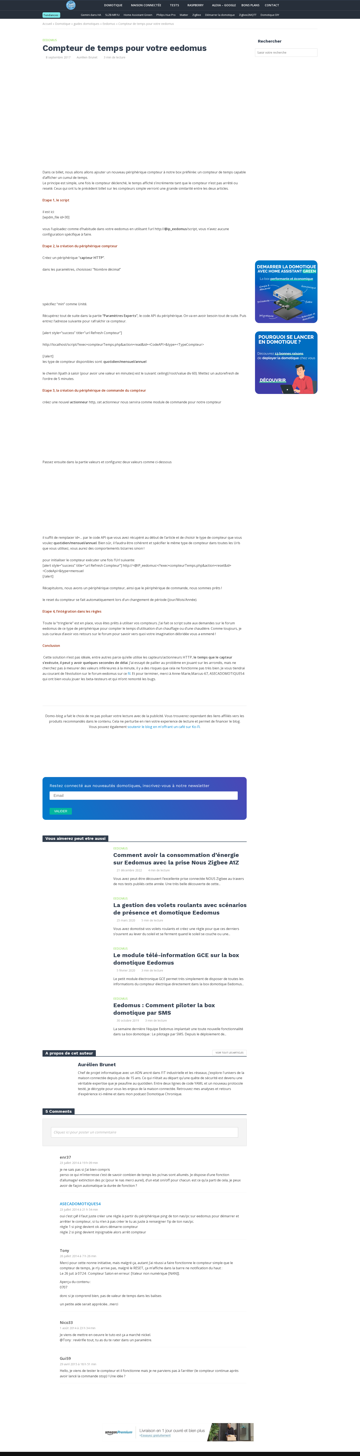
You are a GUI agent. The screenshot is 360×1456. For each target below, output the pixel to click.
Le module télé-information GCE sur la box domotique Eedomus (176, 959)
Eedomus (108, 24)
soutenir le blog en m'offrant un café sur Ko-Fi (164, 726)
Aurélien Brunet (87, 57)
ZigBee (196, 15)
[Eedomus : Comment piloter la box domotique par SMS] (73, 1016)
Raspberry (196, 5)
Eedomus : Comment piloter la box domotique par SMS (164, 1009)
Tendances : (51, 15)
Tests (174, 5)
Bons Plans (250, 5)
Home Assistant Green (138, 15)
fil (129, 673)
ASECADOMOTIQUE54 (80, 1203)
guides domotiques (86, 24)
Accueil (47, 24)
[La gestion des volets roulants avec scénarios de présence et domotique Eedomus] (73, 916)
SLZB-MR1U (112, 15)
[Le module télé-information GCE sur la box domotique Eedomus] (73, 966)
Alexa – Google (224, 5)
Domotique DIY (270, 15)
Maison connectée (146, 5)
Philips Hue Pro (166, 15)
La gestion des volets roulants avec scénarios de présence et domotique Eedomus (180, 909)
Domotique (113, 5)
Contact (272, 5)
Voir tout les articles (229, 1052)
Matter (184, 15)
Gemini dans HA (91, 15)
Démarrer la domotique (220, 15)
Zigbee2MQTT (247, 15)
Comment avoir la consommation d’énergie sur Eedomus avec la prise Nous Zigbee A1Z (176, 859)
